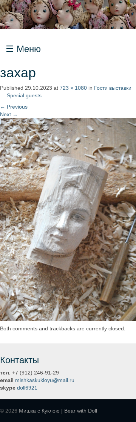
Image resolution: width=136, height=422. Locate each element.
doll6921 (27, 388)
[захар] (68, 219)
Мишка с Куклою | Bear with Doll (58, 411)
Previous (14, 107)
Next (9, 114)
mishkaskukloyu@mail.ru (44, 380)
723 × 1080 (73, 88)
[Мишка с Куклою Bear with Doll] (68, 14)
